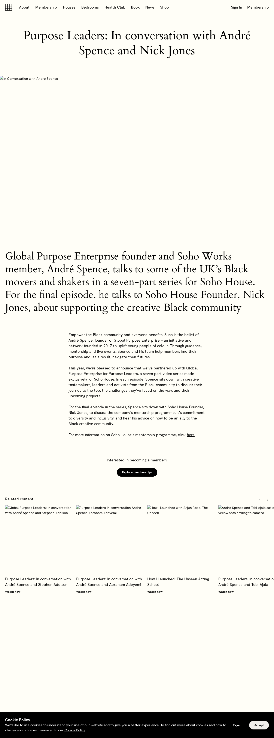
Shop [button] (164, 7)
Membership (46, 7)
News (150, 7)
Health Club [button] (114, 7)
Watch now (13, 592)
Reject (237, 725)
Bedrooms (90, 7)
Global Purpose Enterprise (137, 340)
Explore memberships (137, 472)
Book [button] (135, 7)
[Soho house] (9, 7)
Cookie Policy (74, 730)
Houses (69, 7)
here (191, 434)
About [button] (24, 7)
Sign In (236, 7)
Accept (259, 725)
